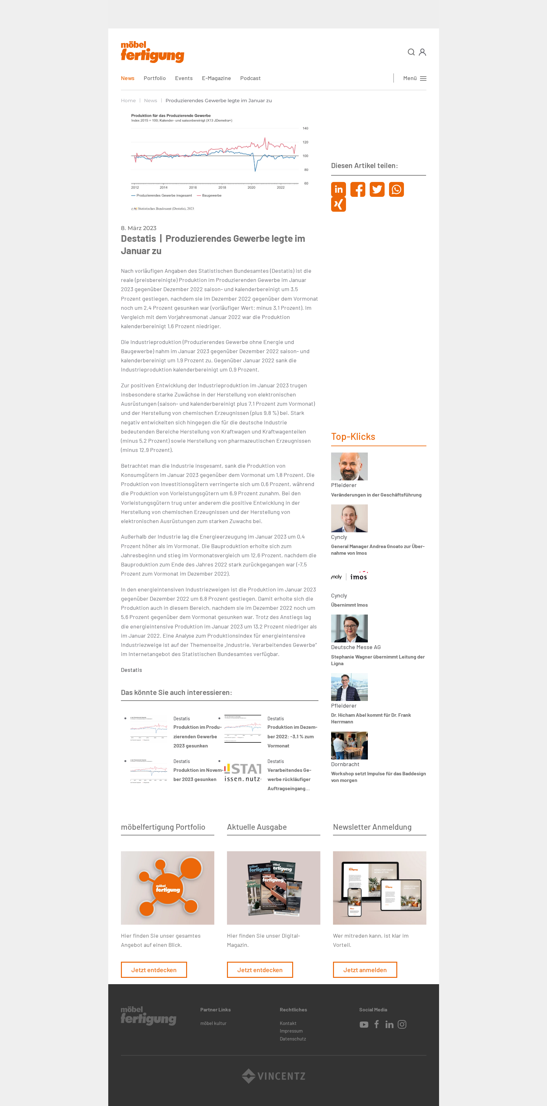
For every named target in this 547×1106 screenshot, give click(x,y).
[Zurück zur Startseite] (152, 52)
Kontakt (288, 1023)
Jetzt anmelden (365, 969)
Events (184, 77)
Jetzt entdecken (154, 969)
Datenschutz (293, 1038)
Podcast (250, 77)
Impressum (291, 1031)
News (128, 77)
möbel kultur (213, 1023)
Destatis (131, 669)
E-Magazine (216, 77)
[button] (411, 52)
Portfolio (155, 77)
